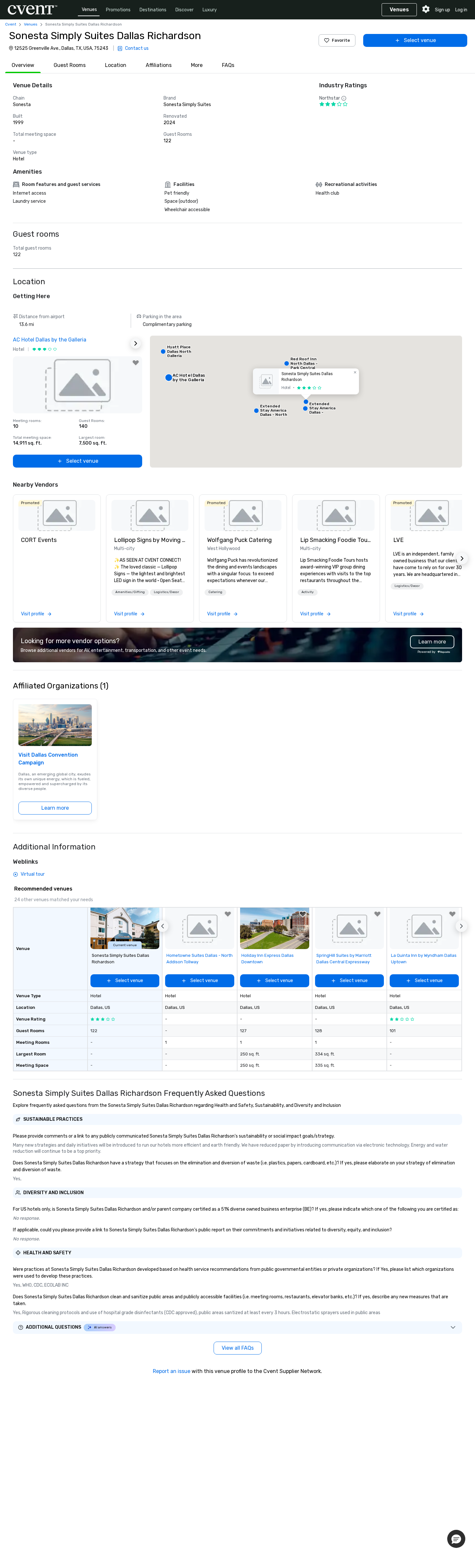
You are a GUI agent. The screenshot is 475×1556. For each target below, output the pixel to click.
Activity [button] (307, 592)
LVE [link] (398, 540)
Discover (184, 10)
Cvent (10, 24)
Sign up (442, 10)
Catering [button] (215, 592)
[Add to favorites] (136, 363)
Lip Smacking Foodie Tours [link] (336, 540)
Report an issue (171, 1371)
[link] (56, 515)
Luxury (210, 10)
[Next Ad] (136, 343)
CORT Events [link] (39, 540)
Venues (89, 9)
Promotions (118, 10)
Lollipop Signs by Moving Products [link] (150, 540)
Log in (461, 10)
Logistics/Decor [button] (166, 592)
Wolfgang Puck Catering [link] (239, 540)
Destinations (153, 10)
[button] (306, 402)
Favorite (341, 40)
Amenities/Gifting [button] (130, 592)
